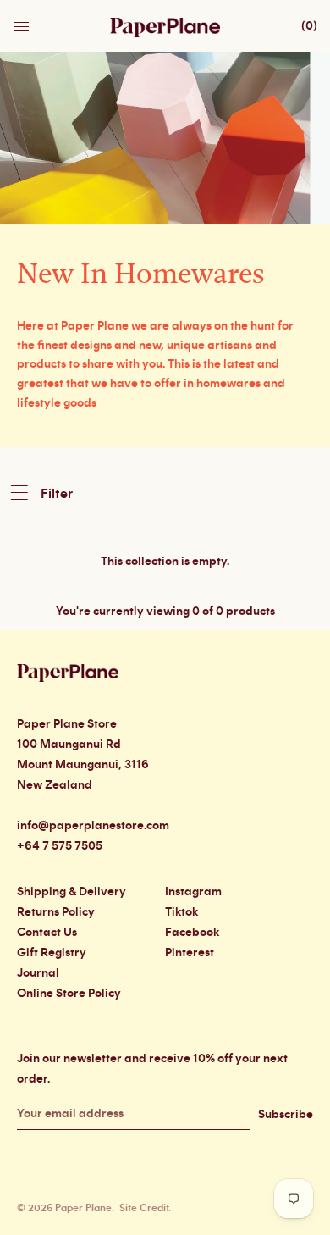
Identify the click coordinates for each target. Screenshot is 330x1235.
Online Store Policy (69, 994)
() (309, 26)
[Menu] (23, 22)
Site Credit (143, 1208)
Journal (38, 973)
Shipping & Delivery (71, 892)
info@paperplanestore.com (93, 826)
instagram (193, 892)
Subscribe (285, 1115)
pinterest (189, 953)
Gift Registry (51, 953)
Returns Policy (56, 912)
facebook (192, 933)
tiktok (181, 912)
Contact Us (47, 933)
